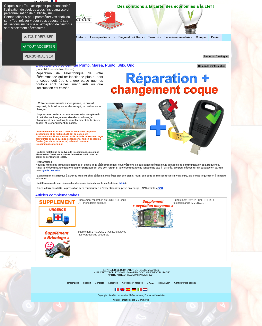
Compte (201, 37)
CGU (160, 188)
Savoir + (153, 37)
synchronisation (51, 170)
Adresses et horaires (132, 283)
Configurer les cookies (185, 283)
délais (122, 183)
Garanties (113, 283)
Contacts (99, 283)
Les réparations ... (101, 37)
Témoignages (72, 283)
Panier (215, 37)
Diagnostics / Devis (131, 37)
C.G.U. (150, 283)
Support (87, 283)
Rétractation (164, 283)
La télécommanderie (177, 37)
